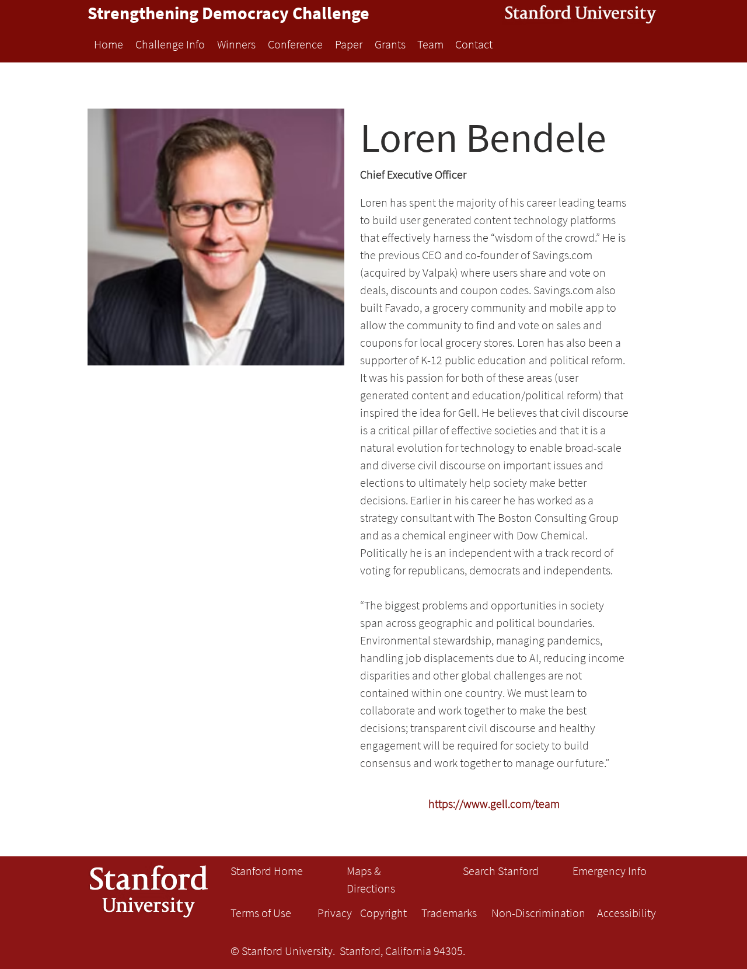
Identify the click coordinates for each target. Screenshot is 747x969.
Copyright (383, 912)
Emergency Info (610, 870)
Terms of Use (261, 912)
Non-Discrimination (538, 912)
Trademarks (449, 912)
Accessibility (626, 912)
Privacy (334, 912)
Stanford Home (267, 870)
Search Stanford (501, 870)
